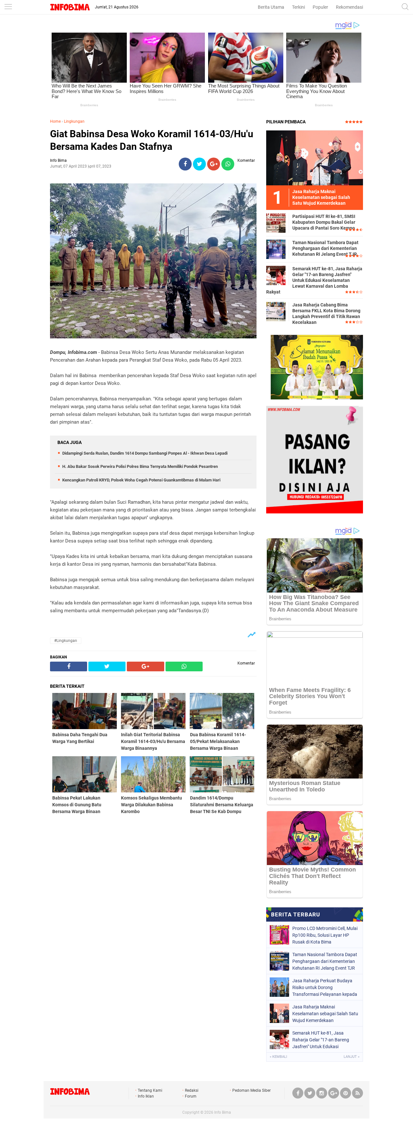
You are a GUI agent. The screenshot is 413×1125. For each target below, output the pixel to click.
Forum (190, 1096)
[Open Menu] (8, 7)
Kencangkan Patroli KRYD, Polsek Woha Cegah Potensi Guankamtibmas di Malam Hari (141, 480)
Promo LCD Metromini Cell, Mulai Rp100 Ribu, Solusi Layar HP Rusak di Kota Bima (325, 935)
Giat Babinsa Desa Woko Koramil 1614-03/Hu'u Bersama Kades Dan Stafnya (151, 140)
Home (55, 121)
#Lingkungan (65, 640)
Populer (320, 7)
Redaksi (191, 1090)
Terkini (298, 7)
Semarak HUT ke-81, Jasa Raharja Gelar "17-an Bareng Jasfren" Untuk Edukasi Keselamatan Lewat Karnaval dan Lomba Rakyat (314, 280)
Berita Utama (271, 7)
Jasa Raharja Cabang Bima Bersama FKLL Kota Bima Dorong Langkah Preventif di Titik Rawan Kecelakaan (326, 313)
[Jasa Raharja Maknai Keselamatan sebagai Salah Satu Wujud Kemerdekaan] (314, 157)
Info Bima (222, 1112)
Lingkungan (74, 121)
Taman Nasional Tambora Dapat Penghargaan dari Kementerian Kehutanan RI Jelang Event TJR (325, 248)
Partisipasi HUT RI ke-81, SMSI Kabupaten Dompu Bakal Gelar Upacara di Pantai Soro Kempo (323, 222)
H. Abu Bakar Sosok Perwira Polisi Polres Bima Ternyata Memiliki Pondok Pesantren (140, 466)
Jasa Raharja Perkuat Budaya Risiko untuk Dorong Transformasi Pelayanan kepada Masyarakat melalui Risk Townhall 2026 (324, 987)
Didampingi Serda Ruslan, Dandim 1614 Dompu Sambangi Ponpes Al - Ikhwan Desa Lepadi (144, 453)
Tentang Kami (150, 1090)
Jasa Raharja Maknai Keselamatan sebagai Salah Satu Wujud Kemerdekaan (325, 1013)
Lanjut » (351, 1057)
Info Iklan (146, 1096)
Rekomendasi (349, 7)
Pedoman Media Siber (251, 1090)
